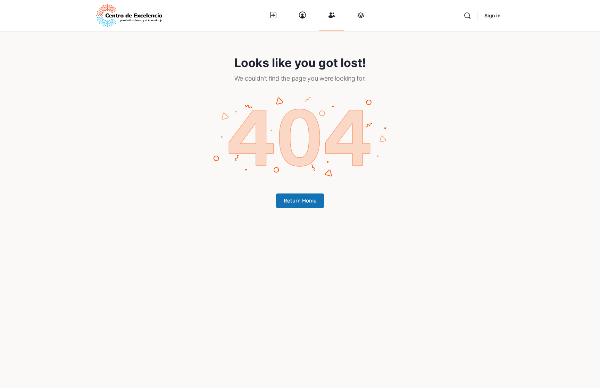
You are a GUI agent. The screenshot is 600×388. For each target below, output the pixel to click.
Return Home (300, 200)
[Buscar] (467, 15)
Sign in (492, 15)
